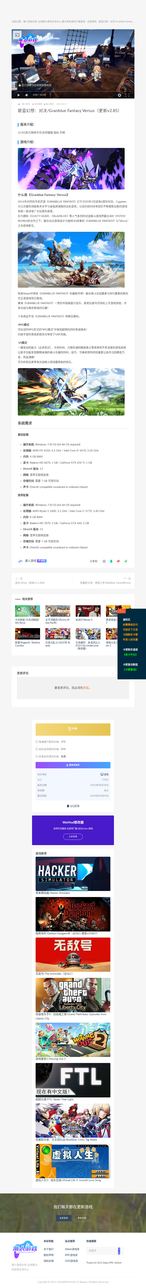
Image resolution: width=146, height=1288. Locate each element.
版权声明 (49, 1255)
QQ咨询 (74, 806)
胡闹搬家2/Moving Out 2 (51, 1059)
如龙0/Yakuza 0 (84, 620)
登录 (86, 687)
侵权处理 (49, 1261)
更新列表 (82, 1218)
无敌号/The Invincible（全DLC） (55, 974)
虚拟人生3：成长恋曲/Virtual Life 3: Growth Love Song (68, 1180)
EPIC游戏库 (71, 1255)
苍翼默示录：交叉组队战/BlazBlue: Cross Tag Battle (66, 1139)
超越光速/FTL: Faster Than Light (54, 1099)
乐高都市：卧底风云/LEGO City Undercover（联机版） (88, 646)
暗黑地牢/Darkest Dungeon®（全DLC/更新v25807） (67, 933)
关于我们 (49, 1249)
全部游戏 (92, 22)
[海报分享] (125, 561)
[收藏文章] (104, 561)
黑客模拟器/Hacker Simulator (53, 893)
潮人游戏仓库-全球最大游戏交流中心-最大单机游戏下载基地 (54, 22)
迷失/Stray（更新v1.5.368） (30, 583)
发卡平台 (130, 654)
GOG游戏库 (71, 1261)
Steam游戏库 (72, 1249)
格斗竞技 (50, 104)
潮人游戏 (30, 560)
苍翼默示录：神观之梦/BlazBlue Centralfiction (105, 583)
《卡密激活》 (130, 669)
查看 (106, 774)
